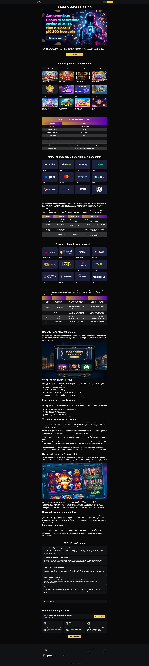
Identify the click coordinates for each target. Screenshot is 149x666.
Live (65, 68)
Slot (98, 68)
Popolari (49, 68)
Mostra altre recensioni (74, 636)
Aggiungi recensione (99, 616)
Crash (81, 68)
